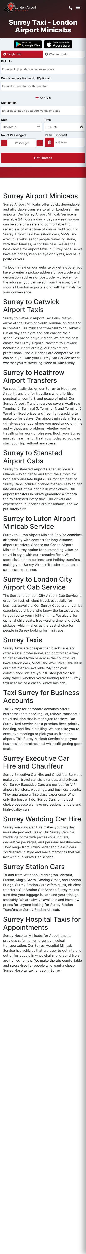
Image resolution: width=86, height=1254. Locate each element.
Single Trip (14, 54)
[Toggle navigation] (78, 7)
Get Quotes (43, 158)
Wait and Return (59, 54)
